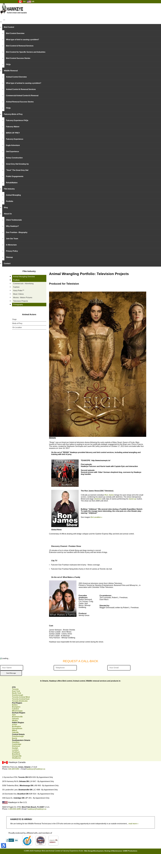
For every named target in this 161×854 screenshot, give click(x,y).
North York (16, 693)
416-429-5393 (13, 769)
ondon (15, 750)
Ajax (14, 715)
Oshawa (15, 719)
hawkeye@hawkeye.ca (35, 769)
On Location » (96, 517)
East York (16, 691)
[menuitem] (81, 27)
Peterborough (18, 736)
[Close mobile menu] (1, 21)
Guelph (15, 748)
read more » (133, 824)
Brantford (16, 754)
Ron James (109, 495)
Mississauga (17, 711)
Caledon (15, 709)
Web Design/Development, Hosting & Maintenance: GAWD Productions (110, 851)
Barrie (14, 738)
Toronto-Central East (20, 699)
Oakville (15, 732)
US (32, 1)
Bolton (15, 705)
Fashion (16, 287)
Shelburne (16, 758)
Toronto (15, 689)
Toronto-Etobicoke (20, 701)
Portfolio (16, 280)
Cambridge (16, 744)
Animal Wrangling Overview (24, 277)
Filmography (18, 304)
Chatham (16, 752)
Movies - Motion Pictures (22, 297)
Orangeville (16, 756)
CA (24, 1)
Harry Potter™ (18, 290)
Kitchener (16, 746)
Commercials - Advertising (23, 283)
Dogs (14, 319)
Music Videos (18, 294)
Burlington (16, 726)
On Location (17, 327)
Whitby (15, 721)
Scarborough (17, 695)
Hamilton (15, 742)
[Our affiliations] (31, 845)
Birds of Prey (17, 323)
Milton (14, 730)
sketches (98, 499)
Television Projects (20, 301)
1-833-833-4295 (14, 809)
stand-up (132, 499)
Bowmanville (17, 717)
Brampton (16, 707)
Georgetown (17, 728)
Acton (14, 724)
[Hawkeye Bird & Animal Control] (13, 15)
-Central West (21, 697)
